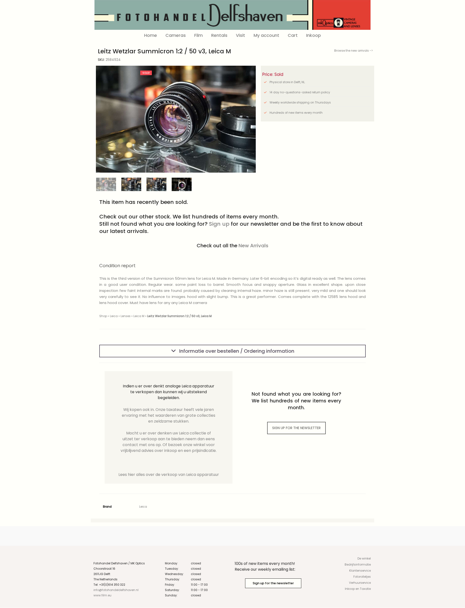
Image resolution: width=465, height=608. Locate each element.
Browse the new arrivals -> (353, 50)
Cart (293, 35)
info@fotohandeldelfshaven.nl (116, 590)
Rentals (219, 35)
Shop (103, 316)
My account (266, 35)
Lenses (126, 316)
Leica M (138, 316)
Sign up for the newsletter (273, 583)
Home (150, 35)
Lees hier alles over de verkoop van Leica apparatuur (168, 474)
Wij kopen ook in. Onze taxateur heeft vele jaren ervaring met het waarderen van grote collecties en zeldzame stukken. (168, 415)
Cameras (175, 35)
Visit (240, 35)
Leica (114, 316)
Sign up (219, 224)
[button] (248, 119)
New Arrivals (253, 245)
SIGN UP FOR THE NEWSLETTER (296, 427)
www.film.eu (102, 595)
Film (198, 35)
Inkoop (313, 35)
